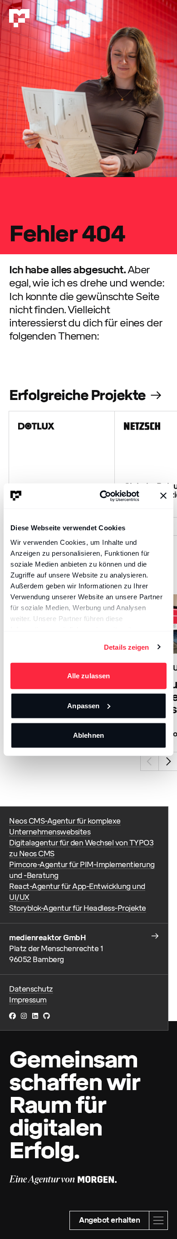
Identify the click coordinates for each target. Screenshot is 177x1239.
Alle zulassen (88, 676)
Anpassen (83, 705)
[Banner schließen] (163, 496)
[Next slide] (168, 761)
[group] (62, 464)
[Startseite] (19, 18)
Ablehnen (88, 735)
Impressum (28, 1000)
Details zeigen (126, 647)
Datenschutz (31, 989)
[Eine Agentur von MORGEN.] (63, 1180)
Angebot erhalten (109, 1220)
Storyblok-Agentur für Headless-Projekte (77, 908)
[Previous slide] (150, 761)
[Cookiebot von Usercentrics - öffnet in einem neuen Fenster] (103, 496)
